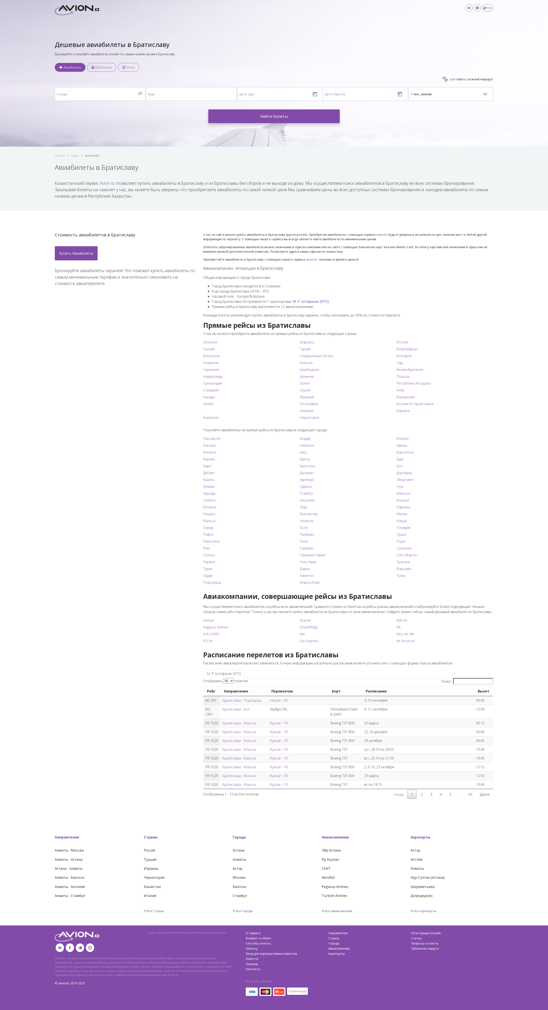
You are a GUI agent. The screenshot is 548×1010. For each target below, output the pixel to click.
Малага (402, 438)
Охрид (208, 527)
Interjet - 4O (279, 700)
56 (470, 794)
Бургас (305, 459)
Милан (401, 514)
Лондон (209, 514)
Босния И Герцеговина (414, 403)
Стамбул (306, 493)
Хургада (209, 493)
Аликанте (307, 445)
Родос (401, 541)
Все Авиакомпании (338, 911)
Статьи (416, 938)
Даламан (307, 472)
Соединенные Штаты (316, 356)
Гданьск (306, 486)
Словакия (210, 390)
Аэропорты (420, 837)
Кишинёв (307, 500)
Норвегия (211, 362)
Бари (207, 466)
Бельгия (306, 362)
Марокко (307, 342)
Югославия (309, 403)
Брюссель (308, 466)
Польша (403, 376)
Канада (209, 397)
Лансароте (211, 438)
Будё (400, 459)
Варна (305, 568)
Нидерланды (213, 376)
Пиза (304, 541)
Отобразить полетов (225, 681)
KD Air (208, 641)
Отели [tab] (130, 67)
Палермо (307, 534)
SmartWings (309, 627)
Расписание (376, 691)
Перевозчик (282, 691)
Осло (304, 527)
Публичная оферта (425, 948)
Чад (399, 362)
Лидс (303, 507)
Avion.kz (107, 183)
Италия (402, 342)
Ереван (209, 486)
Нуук (400, 486)
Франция (307, 397)
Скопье (209, 555)
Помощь (252, 964)
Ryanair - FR (279, 723)
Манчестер (309, 514)
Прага (401, 534)
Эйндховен (405, 479)
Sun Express (309, 641)
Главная (60, 155)
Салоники (404, 548)
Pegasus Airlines (215, 627)
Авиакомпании (335, 837)
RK (398, 627)
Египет (305, 383)
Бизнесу (251, 948)
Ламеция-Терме (312, 555)
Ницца (401, 520)
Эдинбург (307, 479)
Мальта (209, 520)
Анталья (209, 452)
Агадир (305, 438)
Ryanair (305, 620)
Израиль (403, 410)
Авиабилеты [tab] (72, 67)
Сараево (307, 548)
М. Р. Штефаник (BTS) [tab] (224, 673)
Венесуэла (211, 356)
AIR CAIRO (211, 634)
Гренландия (212, 383)
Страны (151, 837)
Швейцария (309, 369)
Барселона (405, 452)
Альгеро (209, 445)
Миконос (403, 493)
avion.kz (381, 235)
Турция (305, 349)
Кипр (400, 390)
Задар (208, 575)
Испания (210, 342)
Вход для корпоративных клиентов (271, 954)
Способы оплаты (258, 943)
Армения (307, 376)
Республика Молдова (413, 383)
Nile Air (401, 620)
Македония (405, 397)
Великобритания (409, 369)
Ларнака (403, 507)
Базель (208, 479)
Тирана (209, 561)
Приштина (211, 541)
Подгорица (212, 582)
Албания (306, 410)
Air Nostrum (405, 641)
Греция (209, 349)
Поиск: (446, 681)
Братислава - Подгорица (241, 700)
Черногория (309, 417)
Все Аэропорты (425, 911)
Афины (401, 445)
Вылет (483, 691)
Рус (489, 8)
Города (75, 155)
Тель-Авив (308, 561)
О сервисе (253, 933)
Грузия (305, 390)
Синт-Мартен (406, 555)
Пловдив (403, 527)
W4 (302, 634)
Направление (236, 691)
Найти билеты (274, 116)
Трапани (403, 561)
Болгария (403, 356)
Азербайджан (407, 349)
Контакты (253, 969)
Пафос (208, 534)
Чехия (208, 403)
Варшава (403, 568)
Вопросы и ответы (424, 943)
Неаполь (307, 520)
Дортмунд (404, 472)
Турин (207, 568)
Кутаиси (209, 507)
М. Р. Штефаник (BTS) (311, 301)
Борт (336, 691)
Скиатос (209, 500)
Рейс (211, 691)
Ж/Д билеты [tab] (103, 67)
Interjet (208, 620)
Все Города (244, 911)
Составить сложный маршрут (471, 79)
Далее (485, 794)
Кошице (402, 500)
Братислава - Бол (236, 709)
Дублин (208, 472)
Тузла (400, 575)
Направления (67, 837)
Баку (303, 452)
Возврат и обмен (258, 938)
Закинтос (307, 575)
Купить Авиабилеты (76, 253)
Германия (211, 369)
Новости (252, 959)
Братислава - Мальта (239, 723)
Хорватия (210, 417)
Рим (206, 548)
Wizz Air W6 (405, 634)
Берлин (209, 459)
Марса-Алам (310, 582)
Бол (399, 466)
